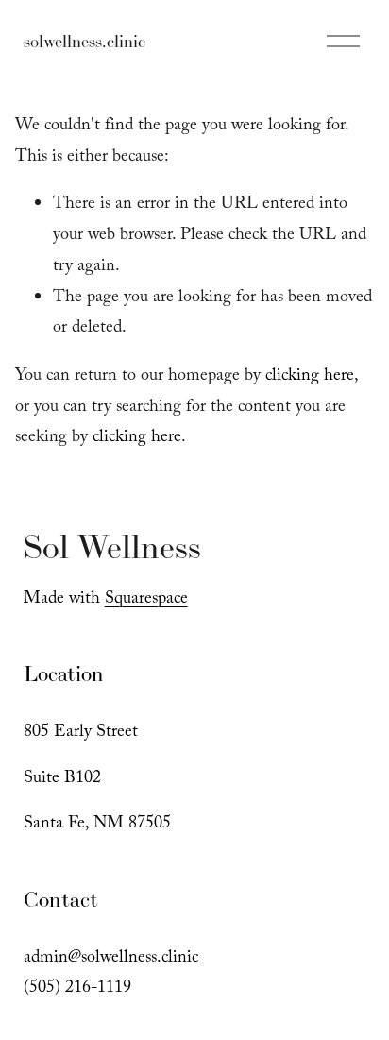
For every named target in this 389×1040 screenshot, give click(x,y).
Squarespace (146, 600)
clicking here (309, 377)
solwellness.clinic (84, 41)
